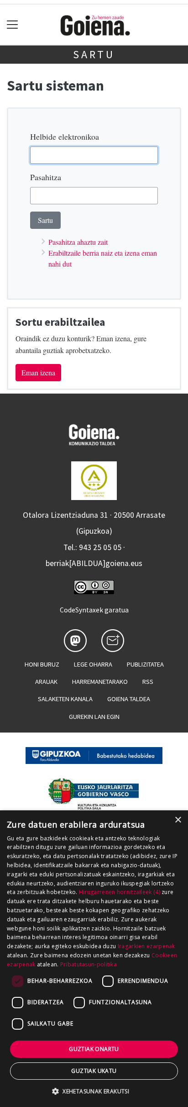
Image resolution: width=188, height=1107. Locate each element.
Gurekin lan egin (94, 717)
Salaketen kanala (65, 699)
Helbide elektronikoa (64, 136)
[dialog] (94, 958)
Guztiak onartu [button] (94, 1049)
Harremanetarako (100, 681)
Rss (147, 681)
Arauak (46, 681)
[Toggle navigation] (12, 25)
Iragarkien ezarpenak (146, 946)
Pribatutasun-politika (88, 964)
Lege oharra (93, 664)
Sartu (94, 54)
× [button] (177, 820)
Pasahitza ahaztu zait (78, 242)
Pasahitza (45, 177)
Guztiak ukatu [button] (93, 1071)
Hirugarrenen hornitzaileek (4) (119, 892)
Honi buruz (42, 664)
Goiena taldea (128, 699)
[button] (94, 1091)
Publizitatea (145, 664)
